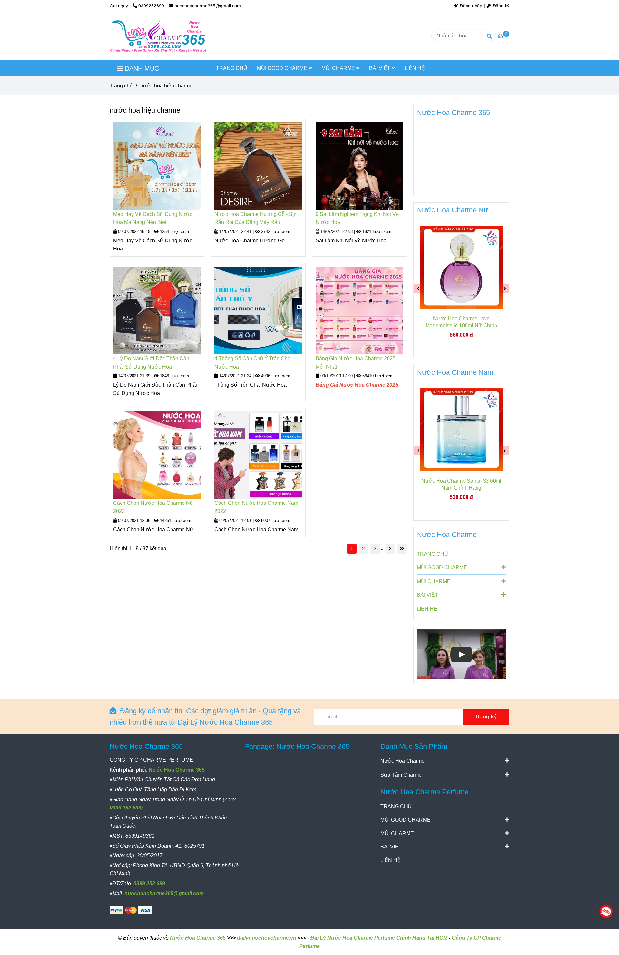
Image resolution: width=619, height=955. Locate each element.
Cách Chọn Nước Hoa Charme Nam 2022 (256, 507)
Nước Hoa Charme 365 (453, 112)
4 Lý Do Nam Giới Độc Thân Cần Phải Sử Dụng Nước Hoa (151, 363)
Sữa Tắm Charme (401, 774)
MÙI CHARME (338, 68)
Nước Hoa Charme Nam (455, 372)
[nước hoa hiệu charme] (158, 36)
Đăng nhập (470, 5)
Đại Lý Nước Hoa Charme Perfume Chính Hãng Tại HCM (378, 937)
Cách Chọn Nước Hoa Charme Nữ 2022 (153, 507)
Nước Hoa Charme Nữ (452, 210)
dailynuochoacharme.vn (266, 937)
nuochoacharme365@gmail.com (207, 5)
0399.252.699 (125, 807)
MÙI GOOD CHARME (283, 68)
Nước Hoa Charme (447, 535)
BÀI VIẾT (380, 68)
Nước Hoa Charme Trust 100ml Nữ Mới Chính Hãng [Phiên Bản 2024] (470, 322)
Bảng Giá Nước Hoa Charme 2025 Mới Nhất (356, 363)
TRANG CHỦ (231, 68)
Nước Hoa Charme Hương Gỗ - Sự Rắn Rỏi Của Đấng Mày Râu (255, 218)
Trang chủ (121, 85)
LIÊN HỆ (415, 68)
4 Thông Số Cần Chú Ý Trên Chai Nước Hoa (253, 363)
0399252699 (151, 5)
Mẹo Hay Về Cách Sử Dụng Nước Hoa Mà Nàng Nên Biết (152, 218)
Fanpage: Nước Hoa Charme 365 (297, 746)
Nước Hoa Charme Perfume (424, 792)
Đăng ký (500, 5)
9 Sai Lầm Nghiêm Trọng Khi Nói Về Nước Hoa (357, 218)
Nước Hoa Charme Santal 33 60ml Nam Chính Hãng (440, 484)
